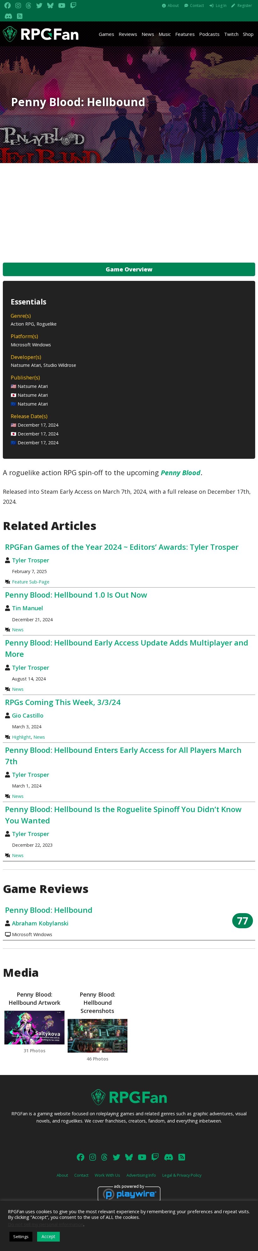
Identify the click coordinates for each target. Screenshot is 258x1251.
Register (245, 5)
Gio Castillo (27, 715)
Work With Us (107, 1175)
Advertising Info (141, 1175)
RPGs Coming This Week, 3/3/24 (63, 702)
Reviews (128, 34)
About (173, 5)
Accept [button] (48, 1236)
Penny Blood (180, 472)
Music (165, 34)
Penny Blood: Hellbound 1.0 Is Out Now (76, 594)
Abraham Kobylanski (40, 923)
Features (185, 34)
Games (106, 34)
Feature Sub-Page (30, 582)
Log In (221, 5)
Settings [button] (21, 1236)
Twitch (231, 34)
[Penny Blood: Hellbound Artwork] (34, 1027)
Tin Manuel (27, 608)
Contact (197, 5)
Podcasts (209, 34)
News (148, 34)
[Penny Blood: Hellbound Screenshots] (97, 1036)
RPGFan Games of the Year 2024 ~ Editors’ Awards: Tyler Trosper (121, 547)
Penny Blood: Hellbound (49, 910)
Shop (248, 34)
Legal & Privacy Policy (181, 1175)
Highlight (21, 737)
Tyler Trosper (30, 560)
